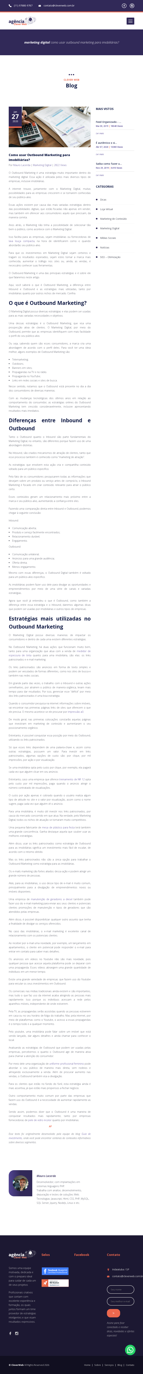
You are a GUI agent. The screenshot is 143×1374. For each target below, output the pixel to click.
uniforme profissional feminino (66, 1063)
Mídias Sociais (108, 238)
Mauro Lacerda (21, 165)
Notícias (104, 247)
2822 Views (60, 165)
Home (87, 1365)
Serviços (109, 1365)
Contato (130, 1365)
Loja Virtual (106, 209)
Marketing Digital (42, 165)
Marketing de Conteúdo (113, 218)
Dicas (103, 199)
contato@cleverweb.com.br (59, 5)
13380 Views (117, 146)
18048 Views (117, 126)
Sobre (97, 1365)
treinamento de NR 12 (71, 779)
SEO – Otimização (110, 257)
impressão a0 (75, 711)
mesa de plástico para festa (58, 827)
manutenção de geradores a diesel (52, 899)
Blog (120, 1365)
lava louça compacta (22, 241)
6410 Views (116, 167)
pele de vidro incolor (39, 1120)
